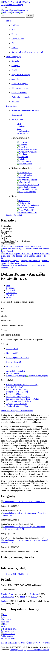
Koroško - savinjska (20, 83)
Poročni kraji (34, 205)
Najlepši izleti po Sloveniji (12, 4)
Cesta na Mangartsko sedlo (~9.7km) (21, 385)
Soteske (28, 164)
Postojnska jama (23, 131)
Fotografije (10, 288)
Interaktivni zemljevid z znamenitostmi (17, 410)
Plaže (25, 156)
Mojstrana (34, 594)
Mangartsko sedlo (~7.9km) (17, 396)
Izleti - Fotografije (13, 57)
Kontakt (46, 643)
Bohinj (14, 34)
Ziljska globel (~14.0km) (16, 404)
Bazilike (29, 173)
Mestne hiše (33, 180)
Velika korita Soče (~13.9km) (18, 401)
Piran (19, 128)
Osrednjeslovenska (19, 92)
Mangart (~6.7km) (13, 394)
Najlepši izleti (17, 119)
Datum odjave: (7, 236)
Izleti (8, 285)
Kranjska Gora (18, 39)
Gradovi (29, 175)
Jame (25, 145)
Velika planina (23, 133)
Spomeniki (32, 189)
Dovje (22, 596)
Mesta (26, 177)
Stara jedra (32, 192)
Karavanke (32, 149)
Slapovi (28, 161)
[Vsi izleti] (2, 311)
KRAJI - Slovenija (26, 2)
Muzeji (27, 182)
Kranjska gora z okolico (30, 260)
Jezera (26, 147)
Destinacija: (6, 226)
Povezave (37, 643)
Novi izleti (12, 643)
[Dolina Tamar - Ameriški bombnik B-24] (25, 515)
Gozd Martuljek (7, 596)
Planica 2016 (17, 574)
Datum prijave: (7, 231)
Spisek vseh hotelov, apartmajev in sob (27, 52)
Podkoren (5, 601)
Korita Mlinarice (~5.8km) (17, 389)
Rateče (34, 596)
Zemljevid (10, 290)
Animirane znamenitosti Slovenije (25, 110)
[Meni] (5, 8)
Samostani (31, 187)
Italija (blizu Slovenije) (21, 74)
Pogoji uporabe (16, 650)
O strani (21, 643)
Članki (29, 643)
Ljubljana (15, 25)
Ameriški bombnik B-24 (16, 371)
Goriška (15, 70)
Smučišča (31, 210)
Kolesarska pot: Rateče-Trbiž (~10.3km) (22, 399)
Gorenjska (16, 65)
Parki (25, 154)
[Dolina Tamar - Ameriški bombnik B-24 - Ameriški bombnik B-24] (25, 268)
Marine (28, 203)
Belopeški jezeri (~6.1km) (17, 392)
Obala (14, 43)
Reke (25, 159)
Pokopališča (34, 184)
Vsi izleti (15, 101)
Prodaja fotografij (8, 638)
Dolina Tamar (13, 263)
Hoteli (8, 21)
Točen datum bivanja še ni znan (17, 241)
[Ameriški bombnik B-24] (23, 501)
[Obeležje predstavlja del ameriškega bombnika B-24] (25, 529)
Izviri (25, 142)
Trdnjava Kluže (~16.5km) (17, 406)
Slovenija (15, 61)
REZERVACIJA (8, 244)
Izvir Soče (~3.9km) (14, 387)
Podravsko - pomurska (21, 97)
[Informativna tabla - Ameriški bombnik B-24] (25, 543)
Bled (13, 30)
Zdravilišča (32, 212)
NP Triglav (32, 152)
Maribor (15, 48)
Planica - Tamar (13, 362)
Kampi (27, 200)
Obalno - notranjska (20, 88)
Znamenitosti (11, 106)
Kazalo (4, 643)
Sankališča (32, 208)
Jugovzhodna (17, 79)
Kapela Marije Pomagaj (16, 376)
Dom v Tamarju (12, 373)
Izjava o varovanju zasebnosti (36, 650)
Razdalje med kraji (14, 215)
